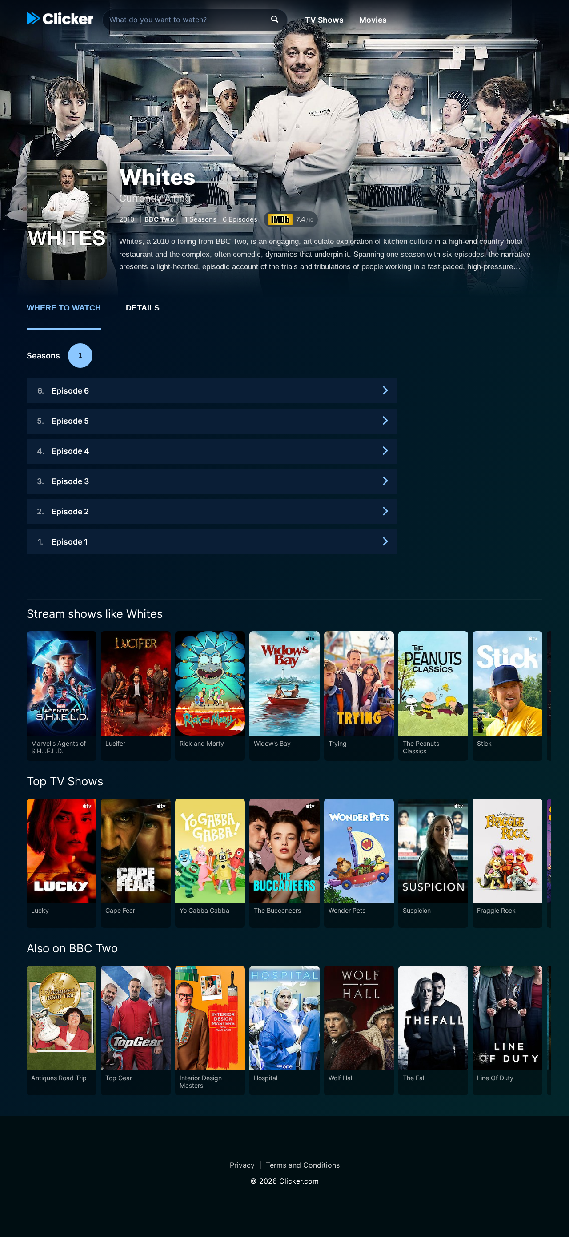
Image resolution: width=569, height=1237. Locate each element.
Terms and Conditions (303, 1165)
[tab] (70, 313)
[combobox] (195, 20)
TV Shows (324, 19)
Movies (373, 19)
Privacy (242, 1165)
